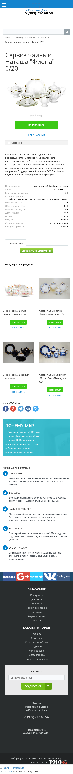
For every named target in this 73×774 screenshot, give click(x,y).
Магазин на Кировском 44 (36, 732)
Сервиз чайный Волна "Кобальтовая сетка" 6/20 (52, 312)
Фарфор (36, 633)
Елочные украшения (36, 659)
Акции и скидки (37, 616)
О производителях (36, 607)
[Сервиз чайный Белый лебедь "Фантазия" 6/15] (18, 288)
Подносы (36, 646)
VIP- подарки (36, 650)
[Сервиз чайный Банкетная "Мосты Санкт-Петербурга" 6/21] (54, 352)
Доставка (36, 599)
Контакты (36, 612)
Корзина (8, 771)
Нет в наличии (36, 135)
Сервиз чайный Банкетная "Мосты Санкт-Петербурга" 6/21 (53, 378)
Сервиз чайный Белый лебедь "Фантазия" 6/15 (15, 312)
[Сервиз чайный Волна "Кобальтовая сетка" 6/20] (54, 288)
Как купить (36, 595)
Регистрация (18, 767)
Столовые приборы (36, 642)
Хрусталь (36, 638)
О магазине (36, 603)
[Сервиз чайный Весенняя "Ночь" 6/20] (18, 352)
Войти (7, 767)
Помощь (36, 620)
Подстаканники (36, 654)
